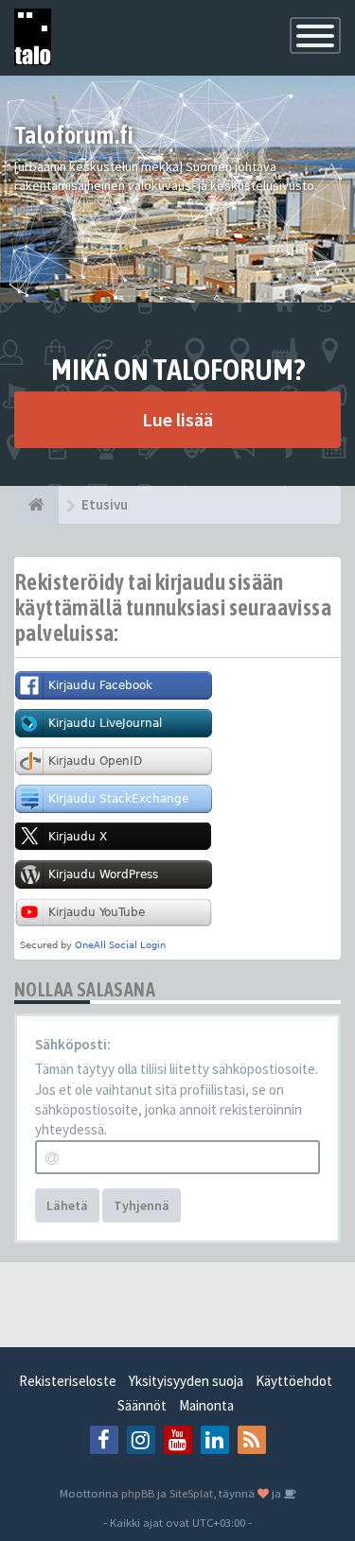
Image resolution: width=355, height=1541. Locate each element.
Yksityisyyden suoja (186, 1381)
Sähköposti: (73, 1044)
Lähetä (67, 1205)
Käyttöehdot (294, 1381)
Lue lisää (177, 419)
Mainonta (206, 1405)
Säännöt (142, 1405)
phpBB (137, 1492)
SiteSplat (191, 1492)
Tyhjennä (141, 1205)
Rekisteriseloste (67, 1381)
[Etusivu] (36, 505)
